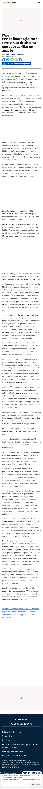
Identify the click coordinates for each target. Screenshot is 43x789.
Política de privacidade (11, 732)
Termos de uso (8, 736)
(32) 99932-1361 (17, 751)
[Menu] (39, 3)
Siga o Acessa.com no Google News (18, 63)
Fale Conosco (7, 740)
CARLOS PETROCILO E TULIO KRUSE (14, 54)
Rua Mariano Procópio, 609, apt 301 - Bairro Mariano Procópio (20, 746)
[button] (3, 59)
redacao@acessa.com (17, 755)
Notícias (5, 36)
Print (24, 59)
